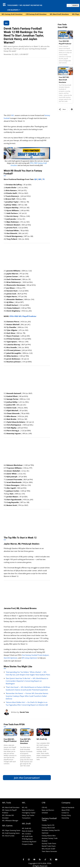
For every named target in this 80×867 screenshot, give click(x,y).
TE (44, 179)
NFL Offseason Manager (10, 820)
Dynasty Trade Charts (49, 843)
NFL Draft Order (27, 836)
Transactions (26, 818)
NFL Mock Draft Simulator (11, 807)
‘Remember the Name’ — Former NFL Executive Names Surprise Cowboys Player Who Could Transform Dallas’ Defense (27, 696)
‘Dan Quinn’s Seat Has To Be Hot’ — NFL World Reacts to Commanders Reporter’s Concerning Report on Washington (27, 681)
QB (35, 179)
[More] (72, 109)
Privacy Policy (66, 815)
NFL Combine (26, 834)
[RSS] (40, 859)
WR (39, 179)
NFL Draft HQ (42, 739)
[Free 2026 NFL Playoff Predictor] (10, 732)
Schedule (45, 813)
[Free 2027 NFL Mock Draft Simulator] (27, 732)
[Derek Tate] (7, 712)
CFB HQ (44, 807)
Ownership (65, 818)
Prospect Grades (27, 844)
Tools (5, 733)
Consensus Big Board (29, 841)
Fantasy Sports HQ (48, 825)
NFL (12, 115)
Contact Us (65, 813)
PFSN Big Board (27, 839)
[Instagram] (29, 859)
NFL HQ (24, 807)
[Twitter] (50, 859)
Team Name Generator (49, 851)
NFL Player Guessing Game (11, 830)
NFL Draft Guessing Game (11, 833)
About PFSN (65, 810)
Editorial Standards (68, 807)
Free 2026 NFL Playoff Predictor (10, 740)
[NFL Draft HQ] (43, 732)
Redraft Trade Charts (49, 846)
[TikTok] (45, 859)
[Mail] (34, 859)
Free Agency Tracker (28, 813)
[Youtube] (56, 859)
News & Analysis (27, 831)
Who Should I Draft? (48, 849)
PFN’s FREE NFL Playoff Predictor (23, 316)
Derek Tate (24, 712)
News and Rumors (28, 810)
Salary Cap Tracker (28, 815)
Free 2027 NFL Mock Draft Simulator (25, 741)
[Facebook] (23, 859)
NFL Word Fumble (8, 836)
